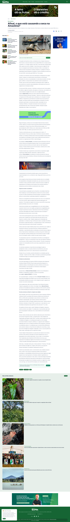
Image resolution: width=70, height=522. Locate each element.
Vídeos (29, 1)
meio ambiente (26, 369)
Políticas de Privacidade (53, 519)
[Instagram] (38, 516)
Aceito (4, 518)
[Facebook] (34, 516)
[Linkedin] (36, 516)
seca (30, 369)
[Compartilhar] (61, 31)
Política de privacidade (10, 516)
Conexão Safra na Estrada (39, 1)
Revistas (33, 1)
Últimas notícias (25, 1)
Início (8, 18)
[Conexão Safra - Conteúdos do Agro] (5, 2)
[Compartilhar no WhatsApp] (59, 31)
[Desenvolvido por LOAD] (37, 520)
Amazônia (21, 369)
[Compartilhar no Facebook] (54, 31)
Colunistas (45, 1)
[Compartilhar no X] (56, 31)
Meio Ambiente (13, 18)
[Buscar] (67, 1)
